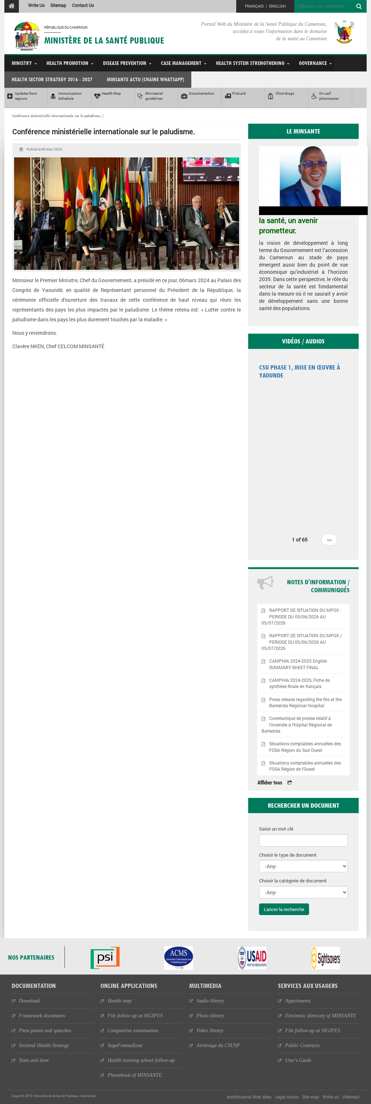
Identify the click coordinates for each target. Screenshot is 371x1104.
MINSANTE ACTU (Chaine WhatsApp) (145, 79)
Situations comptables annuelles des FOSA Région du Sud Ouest (305, 747)
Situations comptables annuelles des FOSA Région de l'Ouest (305, 766)
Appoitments (297, 1001)
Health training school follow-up (141, 1060)
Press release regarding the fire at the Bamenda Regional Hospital (305, 702)
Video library (209, 1030)
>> (329, 539)
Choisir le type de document (288, 855)
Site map (310, 1097)
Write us (331, 1097)
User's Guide (298, 1060)
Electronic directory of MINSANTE (321, 1015)
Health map (120, 1001)
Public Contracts (302, 1045)
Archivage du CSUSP (218, 1045)
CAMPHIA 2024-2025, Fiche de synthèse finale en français (299, 683)
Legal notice (287, 1097)
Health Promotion (67, 62)
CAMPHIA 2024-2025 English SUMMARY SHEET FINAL (298, 664)
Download (29, 1001)
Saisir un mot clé (276, 828)
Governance (313, 62)
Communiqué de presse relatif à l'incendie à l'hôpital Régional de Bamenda (297, 724)
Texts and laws (34, 1060)
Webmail (350, 1097)
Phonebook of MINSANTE (135, 1075)
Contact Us (83, 5)
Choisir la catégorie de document (293, 880)
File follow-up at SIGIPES (135, 1015)
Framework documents (42, 1015)
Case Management (181, 62)
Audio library (210, 1001)
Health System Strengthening (250, 62)
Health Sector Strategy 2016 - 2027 (52, 79)
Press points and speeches (45, 1030)
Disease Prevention (124, 62)
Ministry (22, 62)
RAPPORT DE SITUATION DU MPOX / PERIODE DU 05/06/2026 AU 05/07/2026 (302, 642)
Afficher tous (269, 782)
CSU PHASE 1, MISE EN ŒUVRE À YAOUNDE (299, 371)
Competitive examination (133, 1030)
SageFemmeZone (125, 1045)
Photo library (210, 1015)
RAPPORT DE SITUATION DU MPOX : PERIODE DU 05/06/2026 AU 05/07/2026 (302, 616)
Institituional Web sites (249, 1097)
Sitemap (58, 5)
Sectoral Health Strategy (44, 1045)
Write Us (36, 5)
